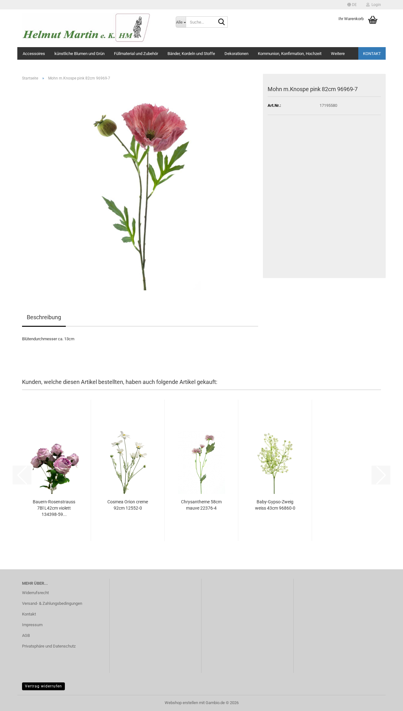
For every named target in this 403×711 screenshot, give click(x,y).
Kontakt (372, 53)
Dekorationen (236, 53)
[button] (352, 4)
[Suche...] (222, 22)
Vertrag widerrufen (43, 686)
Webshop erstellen (181, 702)
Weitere (338, 53)
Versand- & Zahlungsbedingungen (52, 603)
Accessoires (34, 53)
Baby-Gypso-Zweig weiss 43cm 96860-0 (275, 505)
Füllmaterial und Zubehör (136, 53)
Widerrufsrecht (35, 592)
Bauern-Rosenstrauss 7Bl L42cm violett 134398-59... (54, 508)
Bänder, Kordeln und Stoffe (191, 53)
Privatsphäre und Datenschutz (49, 646)
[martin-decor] (94, 28)
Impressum (32, 624)
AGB (26, 635)
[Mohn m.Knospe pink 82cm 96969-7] (140, 187)
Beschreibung (44, 317)
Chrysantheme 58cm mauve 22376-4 (201, 505)
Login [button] (375, 5)
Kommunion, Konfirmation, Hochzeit (289, 53)
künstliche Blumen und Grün (79, 53)
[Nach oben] (385, 701)
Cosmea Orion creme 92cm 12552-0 (127, 505)
